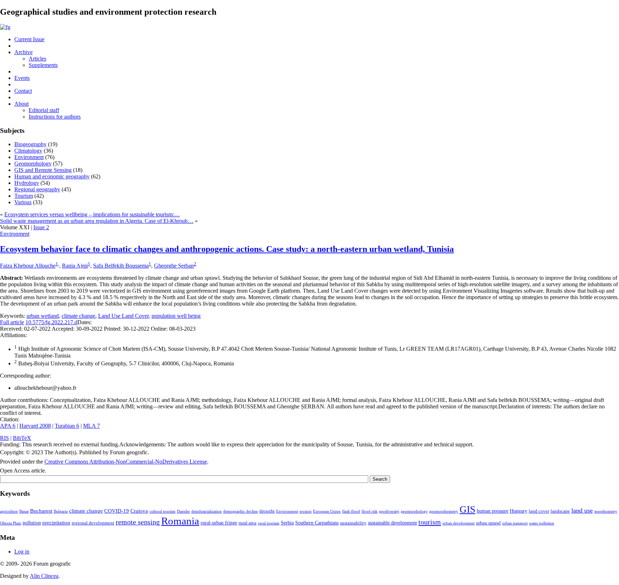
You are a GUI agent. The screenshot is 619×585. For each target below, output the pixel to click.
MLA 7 (91, 426)
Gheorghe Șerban (174, 266)
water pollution (541, 523)
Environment (29, 157)
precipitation (56, 522)
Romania (180, 521)
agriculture (9, 511)
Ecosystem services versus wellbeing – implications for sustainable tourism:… (92, 214)
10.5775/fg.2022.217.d (51, 322)
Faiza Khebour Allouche (28, 266)
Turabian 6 (67, 426)
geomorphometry (443, 511)
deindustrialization (206, 511)
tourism (429, 522)
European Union (327, 511)
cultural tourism (162, 511)
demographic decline (240, 511)
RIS (4, 438)
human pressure (492, 511)
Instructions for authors (55, 117)
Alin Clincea (44, 576)
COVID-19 (116, 511)
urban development (458, 523)
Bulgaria (61, 511)
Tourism (23, 196)
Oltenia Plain (10, 523)
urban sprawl (488, 523)
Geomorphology (33, 163)
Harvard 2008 (35, 426)
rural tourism (268, 523)
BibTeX (22, 438)
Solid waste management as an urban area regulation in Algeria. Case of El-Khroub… (96, 221)
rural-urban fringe (219, 523)
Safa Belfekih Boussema (121, 266)
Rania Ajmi (75, 266)
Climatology (28, 151)
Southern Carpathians (317, 523)
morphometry (605, 511)
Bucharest (41, 511)
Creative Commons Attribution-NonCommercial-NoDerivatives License (125, 462)
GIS (467, 509)
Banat (24, 511)
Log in (21, 551)
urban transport (515, 523)
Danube (183, 511)
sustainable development (392, 523)
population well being (176, 316)
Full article (12, 322)
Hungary (518, 511)
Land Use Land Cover (123, 316)
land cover (539, 511)
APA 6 (7, 426)
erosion (305, 511)
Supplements (43, 65)
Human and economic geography (52, 176)
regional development (93, 523)
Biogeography (30, 144)
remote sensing (138, 522)
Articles (37, 59)
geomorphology (414, 511)
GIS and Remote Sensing (43, 170)
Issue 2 (41, 227)
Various (23, 202)
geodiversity (389, 511)
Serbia (287, 523)
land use (582, 510)
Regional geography (37, 189)
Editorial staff (44, 110)
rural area (247, 523)
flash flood (351, 511)
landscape (560, 511)
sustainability (353, 523)
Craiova (139, 511)
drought (267, 511)
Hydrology (26, 183)
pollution (32, 523)
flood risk (369, 511)
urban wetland (43, 316)
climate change (78, 316)
